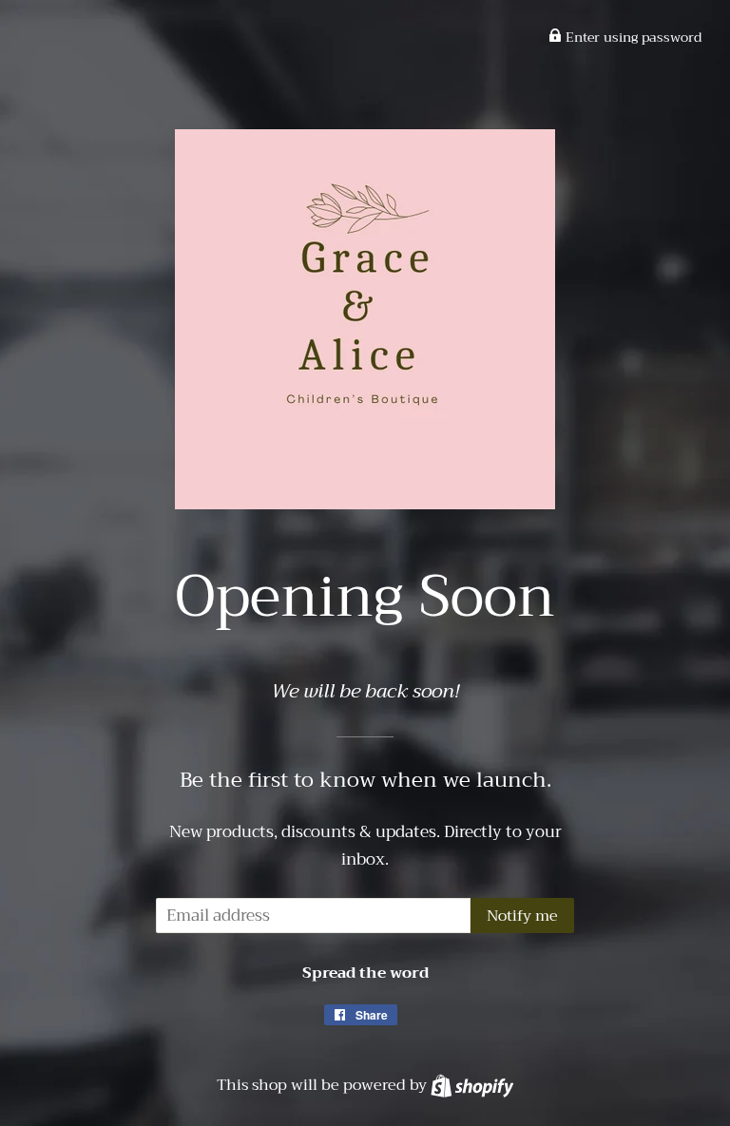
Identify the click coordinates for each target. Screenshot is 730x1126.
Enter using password (631, 37)
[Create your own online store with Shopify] (472, 1085)
